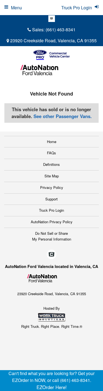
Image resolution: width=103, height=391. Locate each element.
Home (51, 141)
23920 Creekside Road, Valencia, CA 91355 (53, 40)
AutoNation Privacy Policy (52, 221)
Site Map (51, 175)
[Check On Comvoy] (51, 18)
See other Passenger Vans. (63, 116)
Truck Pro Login (51, 210)
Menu (16, 7)
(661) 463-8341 (61, 29)
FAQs (51, 152)
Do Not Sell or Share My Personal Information (51, 236)
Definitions (51, 164)
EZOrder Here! (52, 387)
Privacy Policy (51, 187)
